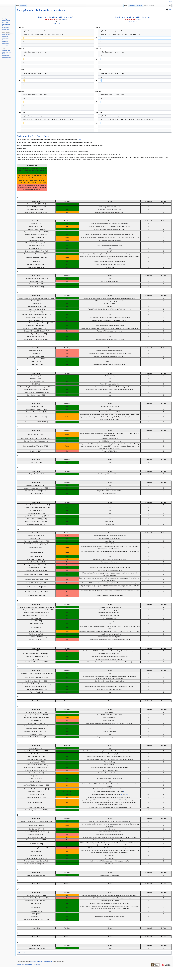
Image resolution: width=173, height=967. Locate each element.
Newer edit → (132, 21)
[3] (121, 794)
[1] (79, 139)
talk (59, 19)
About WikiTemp (29, 964)
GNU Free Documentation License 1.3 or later (41, 961)
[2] (124, 791)
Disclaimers (37, 964)
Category (20, 953)
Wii (25, 953)
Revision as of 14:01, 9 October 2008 (127, 17)
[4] (126, 794)
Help (170, 9)
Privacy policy (20, 964)
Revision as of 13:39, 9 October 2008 (50, 17)
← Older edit (56, 24)
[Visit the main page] (8, 8)
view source (68, 17)
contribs (63, 19)
